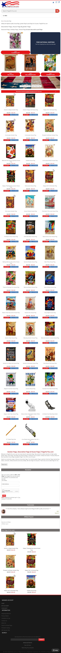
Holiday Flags (14, 29)
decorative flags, (31, 82)
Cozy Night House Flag (50, 312)
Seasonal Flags (5, 29)
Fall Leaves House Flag (30, 185)
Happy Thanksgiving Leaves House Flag (11, 186)
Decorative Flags (8, 21)
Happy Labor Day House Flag (11, 414)
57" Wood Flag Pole (11, 439)
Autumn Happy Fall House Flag (30, 109)
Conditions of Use (5, 618)
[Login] (53, 2)
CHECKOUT (4, 608)
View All (57, 513)
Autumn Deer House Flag (11, 338)
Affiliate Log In (5, 523)
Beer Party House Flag (50, 261)
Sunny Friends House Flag (30, 211)
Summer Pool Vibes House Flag (50, 388)
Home (2, 21)
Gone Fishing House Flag (50, 287)
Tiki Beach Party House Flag (11, 236)
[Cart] (56, 2)
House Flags (17, 26)
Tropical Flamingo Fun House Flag (11, 287)
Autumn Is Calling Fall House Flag (11, 363)
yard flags (45, 82)
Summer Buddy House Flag (30, 261)
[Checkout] (59, 2)
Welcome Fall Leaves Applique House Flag (11, 161)
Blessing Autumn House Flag (30, 338)
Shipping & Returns (6, 613)
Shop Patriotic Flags (25, 86)
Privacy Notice (5, 615)
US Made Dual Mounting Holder (50, 414)
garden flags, (24, 82)
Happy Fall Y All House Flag (50, 109)
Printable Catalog (5, 627)
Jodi (58, 511)
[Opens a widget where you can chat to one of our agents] (55, 650)
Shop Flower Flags (36, 86)
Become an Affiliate (6, 522)
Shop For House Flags (6, 625)
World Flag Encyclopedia (28, 647)
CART (2, 603)
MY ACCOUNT (5, 605)
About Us (3, 623)
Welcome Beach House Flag (30, 287)
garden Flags (26, 26)
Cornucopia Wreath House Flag (50, 160)
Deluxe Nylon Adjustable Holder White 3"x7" (30, 414)
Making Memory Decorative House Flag (11, 262)
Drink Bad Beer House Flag (30, 236)
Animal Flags (22, 29)
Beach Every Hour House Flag (50, 236)
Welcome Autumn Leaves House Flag (50, 338)
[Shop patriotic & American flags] (30, 88)
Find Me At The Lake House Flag (50, 211)
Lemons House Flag (30, 388)
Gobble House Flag (30, 160)
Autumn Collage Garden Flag (11, 109)
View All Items (27, 645)
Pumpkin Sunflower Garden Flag (50, 135)
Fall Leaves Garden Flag (11, 211)
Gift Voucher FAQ (5, 630)
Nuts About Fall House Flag (50, 363)
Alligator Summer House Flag (11, 388)
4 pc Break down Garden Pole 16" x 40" (30, 440)
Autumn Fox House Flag (30, 312)
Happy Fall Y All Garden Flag (50, 185)
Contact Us (4, 620)
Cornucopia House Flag (30, 135)
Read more (4, 464)
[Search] (57, 11)
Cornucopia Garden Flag (11, 135)
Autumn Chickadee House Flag (30, 363)
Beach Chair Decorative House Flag (11, 312)
